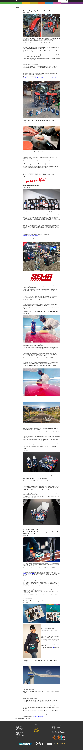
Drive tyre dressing (26, 78)
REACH (17, 737)
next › (27, 718)
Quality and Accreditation (20, 735)
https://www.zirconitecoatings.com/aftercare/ (31, 235)
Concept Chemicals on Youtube (61, 2)
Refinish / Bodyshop (19, 728)
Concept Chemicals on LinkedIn (62, 2)
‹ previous (20, 718)
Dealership (18, 725)
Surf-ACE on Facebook (67, 2)
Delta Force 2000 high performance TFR (45, 78)
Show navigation (16, 1)
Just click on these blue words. (38, 716)
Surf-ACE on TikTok (65, 2)
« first (16, 718)
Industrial (17, 727)
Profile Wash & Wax (33, 78)
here (41, 527)
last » (29, 718)
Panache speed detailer (27, 77)
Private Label (18, 734)
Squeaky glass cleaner (48, 77)
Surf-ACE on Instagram (64, 2)
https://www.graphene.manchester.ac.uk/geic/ (45, 568)
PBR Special (34, 77)
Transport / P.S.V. (19, 729)
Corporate (17, 733)
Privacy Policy (18, 738)
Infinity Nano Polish (40, 77)
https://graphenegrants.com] (28, 573)
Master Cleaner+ (55, 77)
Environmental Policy (19, 736)
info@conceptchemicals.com (60, 732)
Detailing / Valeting (19, 726)
